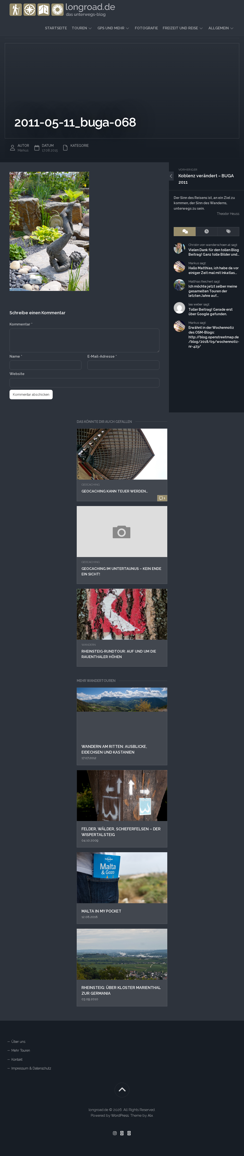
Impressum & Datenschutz (31, 1068)
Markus (23, 150)
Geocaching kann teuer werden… (114, 491)
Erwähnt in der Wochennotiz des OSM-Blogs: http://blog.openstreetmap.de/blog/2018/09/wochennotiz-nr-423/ (213, 337)
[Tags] (228, 231)
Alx (150, 1115)
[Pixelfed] (129, 1133)
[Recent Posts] (207, 231)
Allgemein (218, 28)
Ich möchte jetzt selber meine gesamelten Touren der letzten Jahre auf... (212, 291)
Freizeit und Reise (180, 28)
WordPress (120, 1115)
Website (17, 374)
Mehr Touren (20, 1050)
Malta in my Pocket (101, 911)
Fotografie (146, 28)
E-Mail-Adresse (102, 356)
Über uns (18, 1042)
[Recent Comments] (185, 231)
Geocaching (90, 484)
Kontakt (16, 1059)
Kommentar (21, 324)
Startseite (56, 28)
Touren (79, 28)
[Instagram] (115, 1133)
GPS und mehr (110, 28)
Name (16, 356)
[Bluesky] (122, 1133)
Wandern (88, 644)
